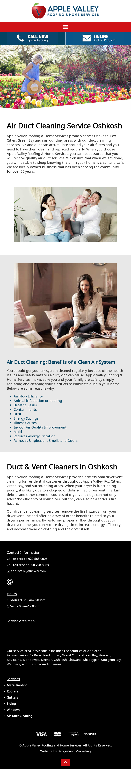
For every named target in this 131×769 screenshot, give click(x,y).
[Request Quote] (98, 42)
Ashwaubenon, (17, 655)
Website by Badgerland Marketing (65, 751)
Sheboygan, (91, 660)
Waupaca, (14, 664)
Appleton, (94, 651)
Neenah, (47, 660)
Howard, (105, 655)
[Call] (32, 42)
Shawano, (75, 660)
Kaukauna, (14, 660)
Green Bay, (90, 655)
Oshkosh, (61, 660)
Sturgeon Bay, (111, 660)
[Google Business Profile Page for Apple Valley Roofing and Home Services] (10, 583)
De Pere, (35, 655)
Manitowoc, (31, 660)
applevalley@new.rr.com (28, 571)
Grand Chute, (71, 655)
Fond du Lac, (51, 655)
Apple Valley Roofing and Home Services (52, 745)
